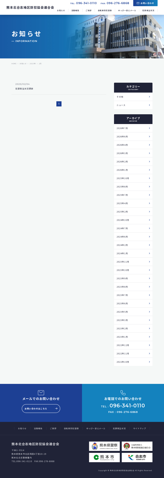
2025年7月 (122, 194)
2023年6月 (122, 303)
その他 (120, 96)
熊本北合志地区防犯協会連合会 (30, 7)
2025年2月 (122, 211)
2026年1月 (122, 169)
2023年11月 (123, 261)
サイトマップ (139, 428)
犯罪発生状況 (148, 10)
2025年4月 (122, 203)
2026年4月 (122, 144)
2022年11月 (123, 353)
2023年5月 (122, 311)
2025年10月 (123, 178)
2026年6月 (122, 136)
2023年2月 (122, 328)
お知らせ (61, 10)
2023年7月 (122, 295)
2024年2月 (122, 245)
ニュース (121, 105)
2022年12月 (123, 345)
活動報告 (75, 10)
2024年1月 (122, 253)
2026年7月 (122, 128)
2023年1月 (122, 336)
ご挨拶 (89, 10)
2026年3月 (122, 153)
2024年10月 (123, 219)
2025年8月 (122, 186)
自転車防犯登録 (105, 10)
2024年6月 (122, 236)
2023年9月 (122, 278)
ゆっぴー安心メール (127, 10)
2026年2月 (122, 161)
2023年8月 (122, 286)
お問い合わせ (147, 3)
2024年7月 (122, 228)
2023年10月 (123, 270)
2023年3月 (122, 320)
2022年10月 (123, 361)
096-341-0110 (86, 3)
